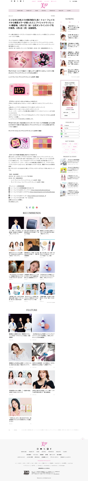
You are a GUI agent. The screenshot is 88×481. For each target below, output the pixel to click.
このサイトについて (21, 457)
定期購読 (66, 115)
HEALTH (61, 11)
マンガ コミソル (27, 465)
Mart (32, 463)
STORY (28, 463)
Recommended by (49, 302)
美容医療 (41, 454)
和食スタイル (44, 463)
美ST (36, 463)
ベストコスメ (46, 1)
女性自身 (51, 463)
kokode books (54, 465)
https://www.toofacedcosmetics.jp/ (40, 190)
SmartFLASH (57, 463)
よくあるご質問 (30, 457)
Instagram (66, 125)
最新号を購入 (65, 112)
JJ (15, 463)
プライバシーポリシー (54, 457)
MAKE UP (28, 11)
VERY (24, 463)
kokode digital (61, 465)
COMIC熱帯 (64, 463)
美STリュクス (53, 1)
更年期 (46, 454)
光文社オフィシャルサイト (66, 457)
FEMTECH (52, 11)
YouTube (66, 128)
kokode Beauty (46, 465)
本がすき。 (34, 465)
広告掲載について (45, 457)
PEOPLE (44, 11)
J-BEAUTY (34, 1)
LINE (65, 133)
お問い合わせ (37, 457)
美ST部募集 (75, 1)
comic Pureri (70, 463)
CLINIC (69, 11)
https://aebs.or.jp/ (56, 473)
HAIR (36, 11)
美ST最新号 (40, 1)
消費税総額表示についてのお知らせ (44, 468)
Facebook (66, 136)
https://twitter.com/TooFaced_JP (37, 196)
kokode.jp (40, 465)
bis (39, 463)
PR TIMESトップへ (13, 201)
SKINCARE (20, 11)
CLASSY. (19, 463)
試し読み (73, 112)
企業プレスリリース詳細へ (15, 199)
